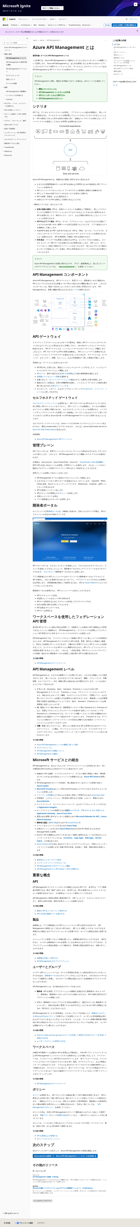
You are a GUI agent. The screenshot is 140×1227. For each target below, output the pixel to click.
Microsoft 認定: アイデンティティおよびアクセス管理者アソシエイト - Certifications (63, 1188)
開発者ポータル (53, 511)
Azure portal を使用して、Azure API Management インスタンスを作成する (65, 1156)
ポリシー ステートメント (59, 379)
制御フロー (44, 1115)
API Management (53, 40)
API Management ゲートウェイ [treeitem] (16, 70)
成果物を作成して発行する (47, 958)
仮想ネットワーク (72, 810)
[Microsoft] (4, 19)
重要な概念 (117, 71)
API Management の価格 (47, 754)
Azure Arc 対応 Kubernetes (44, 429)
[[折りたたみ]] (27, 38)
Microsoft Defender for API (87, 816)
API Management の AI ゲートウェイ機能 (53, 866)
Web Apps (89, 838)
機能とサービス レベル (48, 89)
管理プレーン (118, 55)
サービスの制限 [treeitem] (11, 83)
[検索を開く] (126, 19)
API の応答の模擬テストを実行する (51, 914)
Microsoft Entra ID (73, 822)
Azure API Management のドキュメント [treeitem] (15, 48)
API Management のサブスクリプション (53, 961)
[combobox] (15, 42)
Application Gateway (46, 813)
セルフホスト (49, 572)
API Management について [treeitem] (16, 58)
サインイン (133, 19)
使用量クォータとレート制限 (48, 376)
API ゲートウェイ (120, 52)
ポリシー (63, 493)
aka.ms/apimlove (66, 266)
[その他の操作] (105, 40)
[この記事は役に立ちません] (116, 85)
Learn (35, 40)
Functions (68, 838)
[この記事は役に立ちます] (114, 85)
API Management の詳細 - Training (45, 1177)
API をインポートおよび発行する (52, 95)
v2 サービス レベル (44, 747)
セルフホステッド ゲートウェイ (45, 403)
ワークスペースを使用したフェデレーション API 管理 (124, 62)
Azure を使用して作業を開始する (124, 25)
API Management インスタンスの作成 (54, 92)
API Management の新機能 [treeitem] (15, 91)
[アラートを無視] (135, 4)
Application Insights (48, 807)
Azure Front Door (64, 813)
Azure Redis (65, 828)
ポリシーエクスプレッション (48, 1139)
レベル (75, 289)
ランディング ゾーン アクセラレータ (51, 863)
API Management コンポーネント (125, 48)
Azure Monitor (43, 801)
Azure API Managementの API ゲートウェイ (54, 439)
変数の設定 (62, 1115)
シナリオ (117, 44)
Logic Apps (78, 838)
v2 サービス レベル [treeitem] (12, 75)
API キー (40, 373)
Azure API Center (91, 776)
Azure (42, 40)
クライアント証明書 (45, 795)
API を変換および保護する (47, 1135)
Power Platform (91, 582)
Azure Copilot (43, 786)
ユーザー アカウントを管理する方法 (51, 1041)
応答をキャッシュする (59, 386)
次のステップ (118, 74)
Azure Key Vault (98, 795)
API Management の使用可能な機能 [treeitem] (16, 63)
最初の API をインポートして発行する (52, 910)
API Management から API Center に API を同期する (58, 869)
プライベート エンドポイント (92, 810)
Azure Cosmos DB (44, 844)
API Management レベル (122, 66)
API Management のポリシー (51, 98)
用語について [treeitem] (10, 79)
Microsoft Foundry (45, 789)
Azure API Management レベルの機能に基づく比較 (57, 744)
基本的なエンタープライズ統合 (49, 860)
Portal (107, 25)
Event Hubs (72, 825)
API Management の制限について (50, 751)
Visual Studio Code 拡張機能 (91, 462)
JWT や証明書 (66, 373)
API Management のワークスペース (51, 663)
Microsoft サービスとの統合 (123, 68)
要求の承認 (53, 822)
